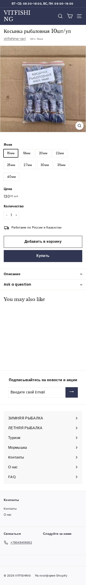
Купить (42, 255)
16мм (11, 153)
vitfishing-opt (15, 38)
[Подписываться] (71, 392)
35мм (61, 165)
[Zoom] (79, 126)
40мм (11, 176)
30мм (45, 165)
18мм (26, 153)
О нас (8, 515)
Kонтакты (10, 509)
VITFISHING (17, 16)
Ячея (8, 144)
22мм (60, 153)
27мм (28, 165)
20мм (43, 153)
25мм (11, 165)
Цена (8, 188)
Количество (14, 206)
